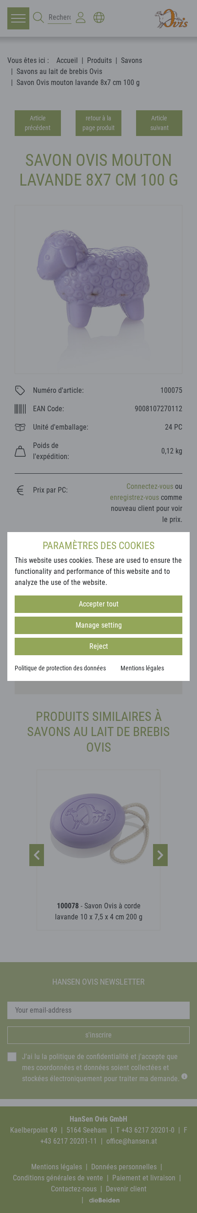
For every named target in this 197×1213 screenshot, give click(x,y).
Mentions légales (142, 668)
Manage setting (99, 625)
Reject (98, 646)
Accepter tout (99, 604)
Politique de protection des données (60, 668)
